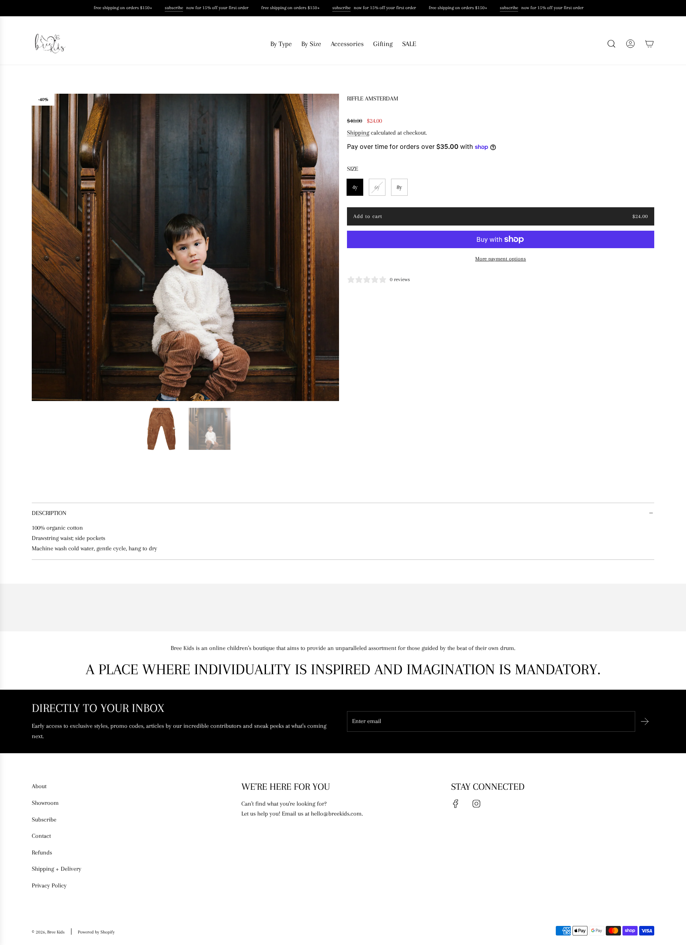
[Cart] (649, 43)
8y (399, 187)
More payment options (500, 259)
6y (377, 187)
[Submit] (644, 721)
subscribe (171, 7)
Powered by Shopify (96, 932)
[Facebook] (455, 803)
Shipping (358, 132)
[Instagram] (476, 803)
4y (355, 187)
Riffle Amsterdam (372, 98)
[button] (40, 247)
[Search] (611, 43)
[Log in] (630, 43)
